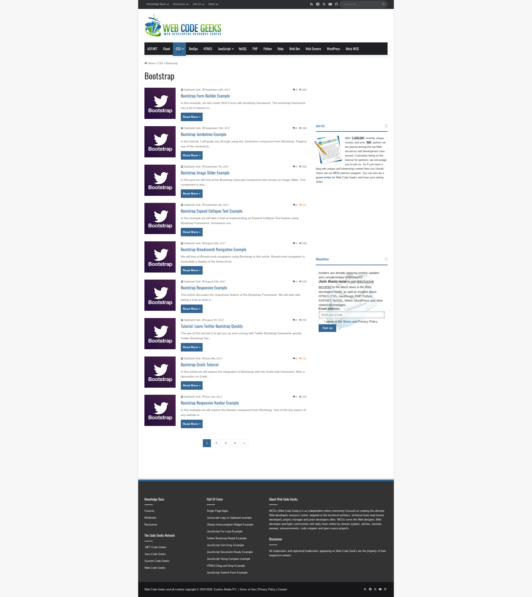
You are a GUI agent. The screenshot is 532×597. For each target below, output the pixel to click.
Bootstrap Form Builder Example (205, 96)
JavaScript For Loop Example (225, 531)
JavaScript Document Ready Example (230, 552)
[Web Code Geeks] (182, 25)
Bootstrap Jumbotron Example (203, 134)
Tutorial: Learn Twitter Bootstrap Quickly (212, 326)
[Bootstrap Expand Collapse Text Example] (160, 218)
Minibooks (150, 517)
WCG (336, 173)
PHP (255, 48)
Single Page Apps (217, 510)
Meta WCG (352, 48)
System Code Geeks (157, 560)
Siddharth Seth (192, 89)
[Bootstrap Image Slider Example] (160, 180)
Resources (179, 4)
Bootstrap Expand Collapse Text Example (211, 211)
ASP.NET (152, 48)
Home (151, 63)
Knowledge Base (156, 4)
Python (268, 48)
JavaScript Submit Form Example (227, 572)
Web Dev (294, 48)
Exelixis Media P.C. (225, 589)
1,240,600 (358, 138)
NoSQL (243, 48)
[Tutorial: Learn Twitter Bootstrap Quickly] (160, 333)
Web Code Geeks (155, 567)
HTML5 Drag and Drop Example (226, 565)
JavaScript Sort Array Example (225, 545)
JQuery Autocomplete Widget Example (230, 524)
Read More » (192, 116)
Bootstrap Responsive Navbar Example (210, 403)
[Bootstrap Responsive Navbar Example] (160, 410)
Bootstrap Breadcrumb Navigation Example (213, 249)
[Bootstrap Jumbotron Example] (160, 141)
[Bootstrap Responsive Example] (160, 295)
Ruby (280, 48)
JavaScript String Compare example (228, 558)
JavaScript (224, 48)
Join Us (197, 4)
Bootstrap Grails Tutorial (199, 364)
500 (369, 142)
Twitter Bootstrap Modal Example (227, 538)
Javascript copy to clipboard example (229, 517)
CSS (178, 48)
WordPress (333, 48)
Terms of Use (248, 589)
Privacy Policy (368, 321)
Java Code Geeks (155, 554)
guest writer (323, 177)
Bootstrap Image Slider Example (205, 172)
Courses (149, 510)
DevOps (193, 48)
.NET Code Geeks (155, 547)
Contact (282, 589)
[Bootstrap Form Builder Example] (160, 103)
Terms (347, 321)
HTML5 (208, 48)
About (211, 4)
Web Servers (313, 48)
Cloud (166, 48)
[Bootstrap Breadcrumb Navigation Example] (160, 257)
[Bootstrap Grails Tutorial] (160, 372)
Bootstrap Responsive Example (204, 287)
